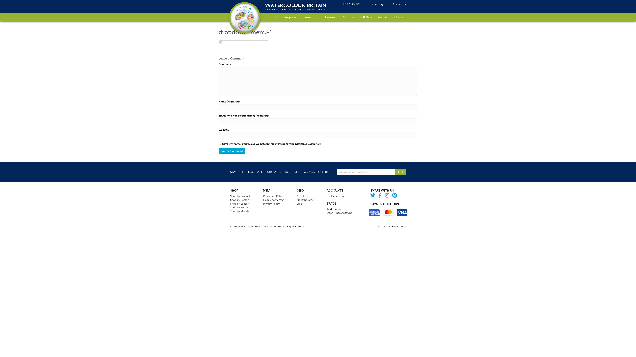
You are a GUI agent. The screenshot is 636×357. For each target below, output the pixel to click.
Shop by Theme (239, 207)
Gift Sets (366, 17)
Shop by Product (240, 196)
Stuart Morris (274, 226)
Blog (299, 203)
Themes (329, 17)
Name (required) (229, 101)
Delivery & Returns (274, 196)
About (382, 17)
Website (224, 129)
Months (348, 17)
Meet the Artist (305, 199)
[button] (373, 195)
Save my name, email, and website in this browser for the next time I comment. (272, 143)
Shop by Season (239, 203)
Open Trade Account (339, 212)
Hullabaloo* (398, 226)
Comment (225, 64)
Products (270, 17)
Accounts (399, 4)
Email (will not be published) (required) (244, 115)
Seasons (310, 17)
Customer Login (336, 196)
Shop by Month (239, 211)
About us (302, 196)
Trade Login (377, 4)
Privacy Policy (271, 203)
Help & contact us (273, 199)
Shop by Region (239, 199)
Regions (290, 17)
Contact (400, 17)
